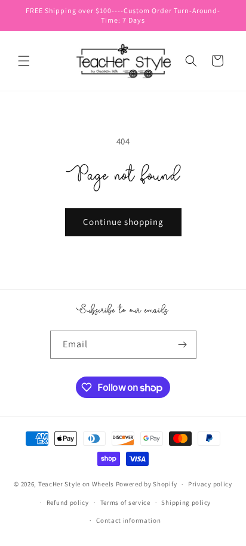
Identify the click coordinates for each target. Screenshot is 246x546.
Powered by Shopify (146, 484)
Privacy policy (210, 484)
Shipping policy (186, 502)
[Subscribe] (183, 345)
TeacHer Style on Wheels (76, 484)
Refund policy (68, 502)
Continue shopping (123, 221)
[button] (24, 61)
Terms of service (125, 502)
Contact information (128, 520)
